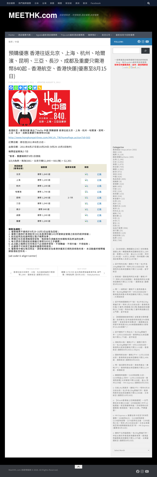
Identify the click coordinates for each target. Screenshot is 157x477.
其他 (115, 240)
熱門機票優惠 (25, 3)
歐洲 (85, 3)
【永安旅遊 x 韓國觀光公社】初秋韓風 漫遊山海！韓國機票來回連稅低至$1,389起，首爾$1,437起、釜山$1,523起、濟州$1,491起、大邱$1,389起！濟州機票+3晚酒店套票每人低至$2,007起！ (131, 254)
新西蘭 (116, 193)
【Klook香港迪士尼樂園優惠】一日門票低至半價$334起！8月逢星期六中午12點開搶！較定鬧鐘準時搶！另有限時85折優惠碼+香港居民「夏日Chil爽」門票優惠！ (130, 405)
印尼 (115, 191)
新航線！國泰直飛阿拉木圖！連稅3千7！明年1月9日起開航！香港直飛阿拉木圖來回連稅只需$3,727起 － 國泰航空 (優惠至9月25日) (131, 280)
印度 (115, 188)
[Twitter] (35, 88)
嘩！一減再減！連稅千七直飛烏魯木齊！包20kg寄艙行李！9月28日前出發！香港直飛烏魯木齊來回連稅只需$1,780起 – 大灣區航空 (130, 293)
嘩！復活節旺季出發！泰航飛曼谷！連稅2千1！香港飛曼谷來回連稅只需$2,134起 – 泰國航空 (131, 367)
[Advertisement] (131, 89)
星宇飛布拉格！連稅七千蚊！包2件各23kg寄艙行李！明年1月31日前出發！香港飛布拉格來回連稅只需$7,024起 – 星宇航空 (131, 268)
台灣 (44, 3)
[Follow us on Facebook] (139, 41)
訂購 (99, 174)
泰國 (52, 3)
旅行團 (116, 230)
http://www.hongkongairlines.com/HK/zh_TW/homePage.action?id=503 (49, 137)
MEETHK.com (33, 15)
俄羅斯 (116, 181)
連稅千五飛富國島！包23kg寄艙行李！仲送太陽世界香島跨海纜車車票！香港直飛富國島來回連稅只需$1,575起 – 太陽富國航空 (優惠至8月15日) (131, 437)
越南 (115, 186)
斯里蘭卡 (117, 198)
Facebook (96, 3)
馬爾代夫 (117, 206)
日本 (37, 3)
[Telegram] (25, 88)
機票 (11, 41)
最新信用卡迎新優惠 (125, 34)
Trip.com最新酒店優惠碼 (73, 34)
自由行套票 (118, 228)
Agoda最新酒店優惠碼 (46, 34)
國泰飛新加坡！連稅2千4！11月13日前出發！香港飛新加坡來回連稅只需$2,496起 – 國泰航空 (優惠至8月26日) (131, 357)
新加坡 (68, 3)
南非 (115, 203)
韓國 (60, 3)
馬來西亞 (117, 179)
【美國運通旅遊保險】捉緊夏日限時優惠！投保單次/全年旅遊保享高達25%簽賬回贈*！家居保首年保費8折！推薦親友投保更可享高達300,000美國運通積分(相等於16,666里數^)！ (131, 322)
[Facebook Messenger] (20, 88)
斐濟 (115, 208)
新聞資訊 (117, 233)
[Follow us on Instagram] (143, 41)
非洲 (115, 220)
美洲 (115, 196)
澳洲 (77, 3)
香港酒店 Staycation (122, 149)
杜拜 (115, 201)
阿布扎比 (117, 211)
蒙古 (115, 223)
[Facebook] (11, 88)
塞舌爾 (116, 215)
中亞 (115, 218)
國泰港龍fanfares (121, 157)
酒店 (115, 152)
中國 (17, 41)
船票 (115, 237)
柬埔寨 (116, 184)
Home (11, 34)
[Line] (30, 88)
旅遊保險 (117, 235)
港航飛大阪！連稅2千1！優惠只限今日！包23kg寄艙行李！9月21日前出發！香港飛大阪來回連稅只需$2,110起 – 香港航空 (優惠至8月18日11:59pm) (131, 346)
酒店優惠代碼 (24, 34)
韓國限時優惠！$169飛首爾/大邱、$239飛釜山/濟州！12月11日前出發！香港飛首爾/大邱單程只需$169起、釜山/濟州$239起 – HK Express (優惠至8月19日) (131, 379)
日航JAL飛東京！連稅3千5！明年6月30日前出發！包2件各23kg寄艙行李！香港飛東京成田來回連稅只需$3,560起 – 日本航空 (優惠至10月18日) (131, 391)
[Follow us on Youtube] (146, 41)
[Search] (145, 51)
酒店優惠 (11, 3)
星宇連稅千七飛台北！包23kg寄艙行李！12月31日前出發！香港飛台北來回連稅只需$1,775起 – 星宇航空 (131, 334)
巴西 (115, 225)
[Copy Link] (40, 88)
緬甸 (115, 213)
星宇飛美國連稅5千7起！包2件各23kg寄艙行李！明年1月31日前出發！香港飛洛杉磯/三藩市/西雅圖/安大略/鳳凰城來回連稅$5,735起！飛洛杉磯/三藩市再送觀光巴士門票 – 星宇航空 (131, 306)
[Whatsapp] (16, 88)
